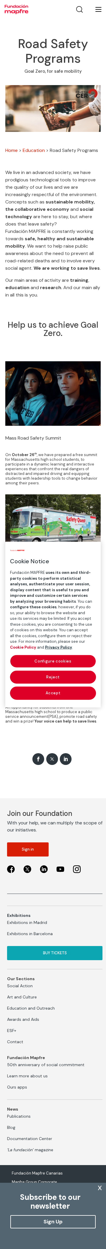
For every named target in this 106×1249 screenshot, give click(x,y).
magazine (30, 1149)
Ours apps (17, 1087)
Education (34, 150)
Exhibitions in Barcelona (30, 933)
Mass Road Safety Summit (33, 438)
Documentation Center (29, 1138)
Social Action (20, 985)
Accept (53, 692)
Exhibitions (19, 915)
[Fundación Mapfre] (16, 9)
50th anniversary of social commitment (46, 1064)
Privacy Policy (58, 647)
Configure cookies (52, 661)
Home (11, 150)
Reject (53, 677)
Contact (15, 1041)
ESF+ (11, 1030)
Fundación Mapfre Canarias (37, 1173)
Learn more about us (27, 1076)
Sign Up (53, 1221)
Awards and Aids (23, 1019)
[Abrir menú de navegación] (94, 9)
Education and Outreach (31, 1008)
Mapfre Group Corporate (34, 1182)
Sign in (28, 849)
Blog (11, 1127)
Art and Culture (22, 997)
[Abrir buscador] (79, 9)
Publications (19, 1116)
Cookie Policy (23, 647)
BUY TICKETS (55, 952)
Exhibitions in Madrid (27, 922)
